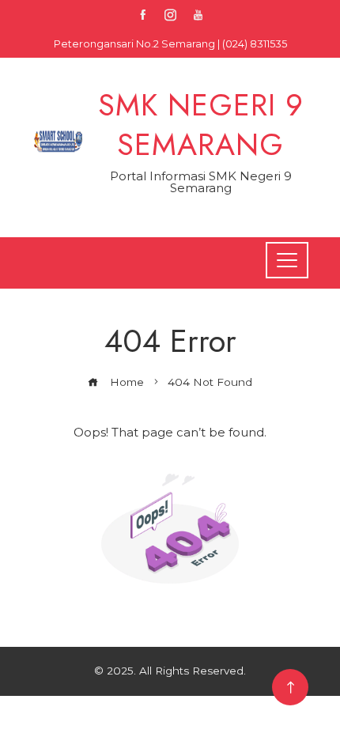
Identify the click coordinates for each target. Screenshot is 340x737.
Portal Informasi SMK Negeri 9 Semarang (201, 181)
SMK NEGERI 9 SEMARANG (201, 124)
